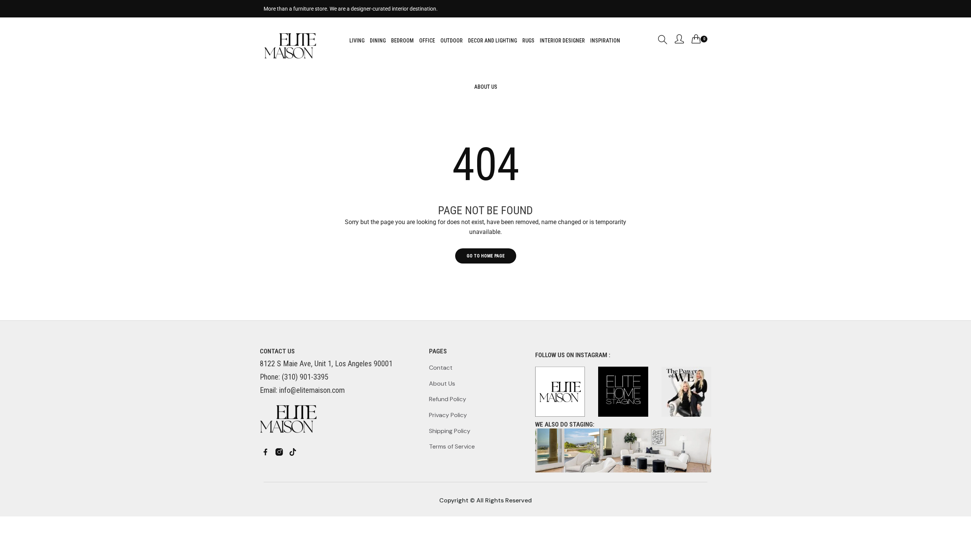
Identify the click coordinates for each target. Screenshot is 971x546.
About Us (442, 384)
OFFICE (427, 41)
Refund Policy (447, 399)
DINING (378, 41)
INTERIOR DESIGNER (562, 41)
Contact (441, 368)
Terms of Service (452, 446)
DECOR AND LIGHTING (492, 41)
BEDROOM (402, 41)
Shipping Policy (449, 431)
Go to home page (486, 256)
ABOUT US (485, 87)
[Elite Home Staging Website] (623, 450)
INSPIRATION (605, 41)
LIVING (357, 41)
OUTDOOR (451, 41)
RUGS (528, 41)
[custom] (265, 452)
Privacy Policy (448, 415)
